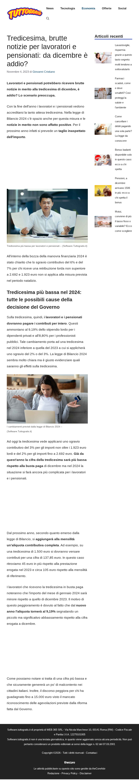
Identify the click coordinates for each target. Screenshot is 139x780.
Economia (88, 8)
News (50, 8)
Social (122, 8)
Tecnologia (67, 8)
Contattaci (91, 752)
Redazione (53, 773)
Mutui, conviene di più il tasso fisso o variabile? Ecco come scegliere (123, 221)
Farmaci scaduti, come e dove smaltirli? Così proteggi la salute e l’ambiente (123, 93)
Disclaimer (86, 773)
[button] (48, 19)
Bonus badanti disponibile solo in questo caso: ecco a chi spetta (123, 159)
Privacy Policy (69, 773)
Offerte (106, 8)
